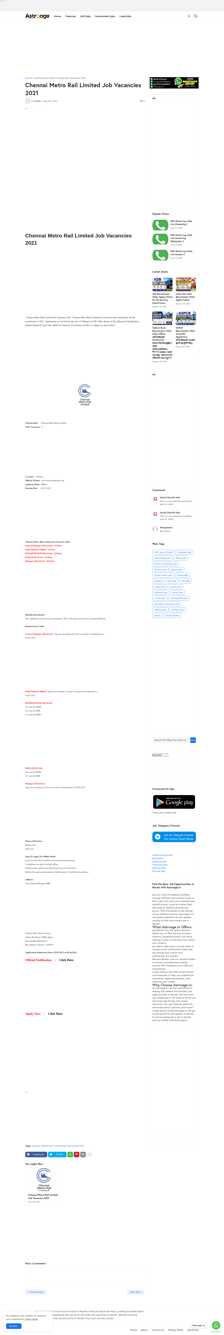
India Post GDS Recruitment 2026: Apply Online (185, 296)
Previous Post (36, 1292)
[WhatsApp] (70, 1154)
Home (28, 78)
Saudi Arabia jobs (163, 575)
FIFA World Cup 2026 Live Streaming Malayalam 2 (181, 238)
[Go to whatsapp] (216, 1325)
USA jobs (185, 581)
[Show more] (89, 1154)
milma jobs (177, 592)
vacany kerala (172, 615)
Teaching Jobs (160, 864)
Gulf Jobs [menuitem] (85, 16)
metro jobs (175, 586)
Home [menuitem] (57, 16)
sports (157, 615)
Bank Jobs (157, 858)
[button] (189, 16)
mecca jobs (159, 586)
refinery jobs (177, 609)
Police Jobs (180, 558)
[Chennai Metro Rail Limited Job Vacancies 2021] (44, 1179)
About (144, 1330)
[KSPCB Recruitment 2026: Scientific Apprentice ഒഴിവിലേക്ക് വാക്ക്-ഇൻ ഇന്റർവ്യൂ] (186, 318)
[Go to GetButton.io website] (216, 1332)
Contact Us (158, 1330)
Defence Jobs (159, 861)
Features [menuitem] (71, 16)
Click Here (66, 960)
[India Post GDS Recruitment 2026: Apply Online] (186, 284)
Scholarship (182, 575)
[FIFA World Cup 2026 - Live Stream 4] (160, 255)
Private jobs (160, 569)
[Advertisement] (112, 49)
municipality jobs (178, 598)
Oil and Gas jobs (162, 558)
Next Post (135, 1292)
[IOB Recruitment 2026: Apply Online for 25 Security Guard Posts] (162, 284)
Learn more (31, 1319)
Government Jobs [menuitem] (105, 16)
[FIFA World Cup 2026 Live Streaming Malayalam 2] (160, 239)
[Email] (83, 1154)
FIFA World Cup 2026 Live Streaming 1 (181, 223)
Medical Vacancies (162, 855)
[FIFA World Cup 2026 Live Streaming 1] (160, 225)
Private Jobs (158, 871)
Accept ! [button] (13, 1326)
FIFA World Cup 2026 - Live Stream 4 (182, 253)
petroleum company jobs (166, 604)
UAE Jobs (171, 581)
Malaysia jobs (184, 552)
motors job (159, 598)
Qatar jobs (176, 569)
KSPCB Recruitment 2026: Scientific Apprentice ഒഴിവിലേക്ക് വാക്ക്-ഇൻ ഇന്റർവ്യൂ (185, 335)
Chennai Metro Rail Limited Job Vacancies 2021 (60, 78)
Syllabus (158, 581)
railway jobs (160, 609)
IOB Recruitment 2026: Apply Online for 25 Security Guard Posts (162, 298)
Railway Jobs (159, 868)
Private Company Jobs (165, 563)
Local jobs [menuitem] (125, 16)
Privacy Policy (175, 1330)
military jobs (160, 592)
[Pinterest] (76, 1154)
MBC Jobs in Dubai (163, 552)
